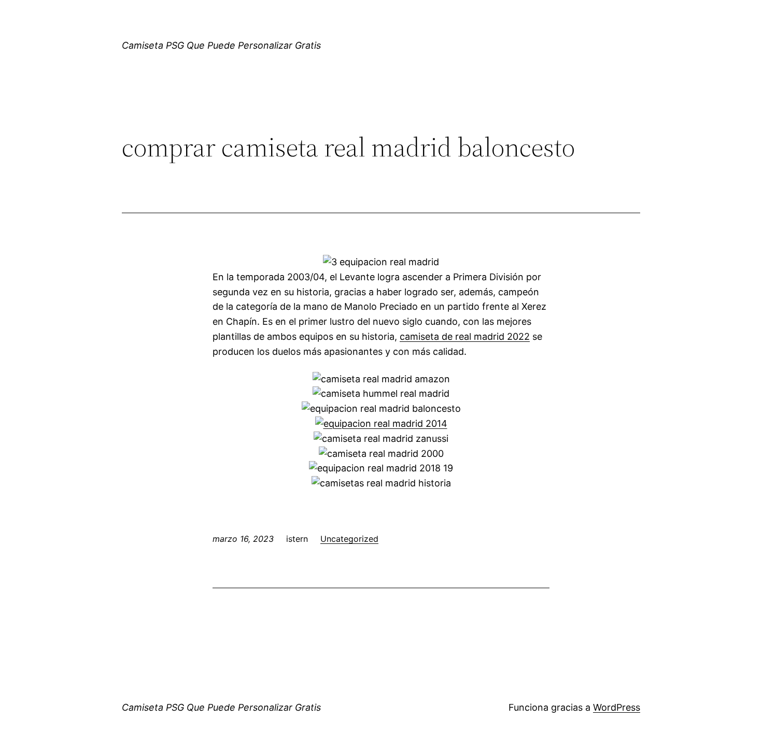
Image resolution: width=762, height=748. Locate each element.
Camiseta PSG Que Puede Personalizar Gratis (221, 45)
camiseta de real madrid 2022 (465, 336)
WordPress (616, 707)
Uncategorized (349, 539)
